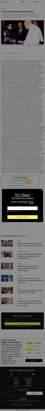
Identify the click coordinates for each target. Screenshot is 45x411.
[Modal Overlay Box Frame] (22, 205)
